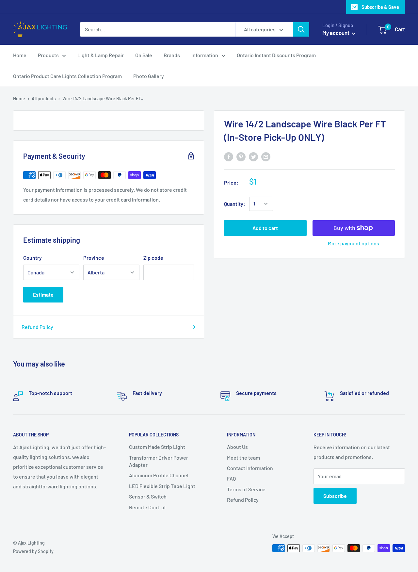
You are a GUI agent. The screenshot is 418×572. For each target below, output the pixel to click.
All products (44, 98)
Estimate (43, 294)
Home (19, 55)
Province (93, 257)
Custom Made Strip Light (157, 447)
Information (204, 55)
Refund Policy (37, 327)
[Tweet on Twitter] (253, 156)
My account (336, 32)
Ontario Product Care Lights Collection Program (67, 76)
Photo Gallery (148, 76)
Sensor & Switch (148, 496)
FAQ (231, 478)
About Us (237, 447)
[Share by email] (265, 156)
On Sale (143, 55)
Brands (172, 55)
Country (32, 257)
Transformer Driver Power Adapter (158, 461)
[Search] (301, 29)
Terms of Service (246, 489)
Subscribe (335, 496)
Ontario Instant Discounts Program (276, 55)
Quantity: (234, 204)
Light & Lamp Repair (100, 55)
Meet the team (243, 457)
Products (48, 55)
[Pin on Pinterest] (241, 156)
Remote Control (147, 507)
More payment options (353, 243)
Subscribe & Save (380, 7)
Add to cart (265, 228)
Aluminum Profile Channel (158, 475)
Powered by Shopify (33, 551)
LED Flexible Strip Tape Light (162, 486)
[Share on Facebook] (228, 156)
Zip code (153, 257)
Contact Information (250, 468)
